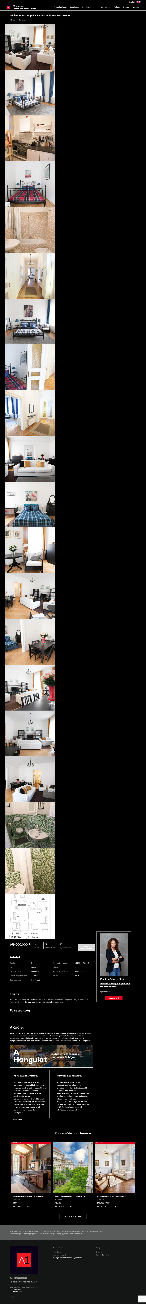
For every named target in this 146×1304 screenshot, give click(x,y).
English (132, 2)
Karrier (126, 7)
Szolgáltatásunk (60, 7)
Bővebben (17, 1119)
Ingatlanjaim (105, 992)
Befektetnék (87, 7)
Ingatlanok (74, 7)
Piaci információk (103, 7)
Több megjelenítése (73, 1216)
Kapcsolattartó (114, 998)
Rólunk (117, 7)
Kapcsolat (137, 7)
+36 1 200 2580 (15, 1289)
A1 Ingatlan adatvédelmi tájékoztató (67, 1258)
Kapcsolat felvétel (103, 1255)
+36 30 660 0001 (16, 1292)
